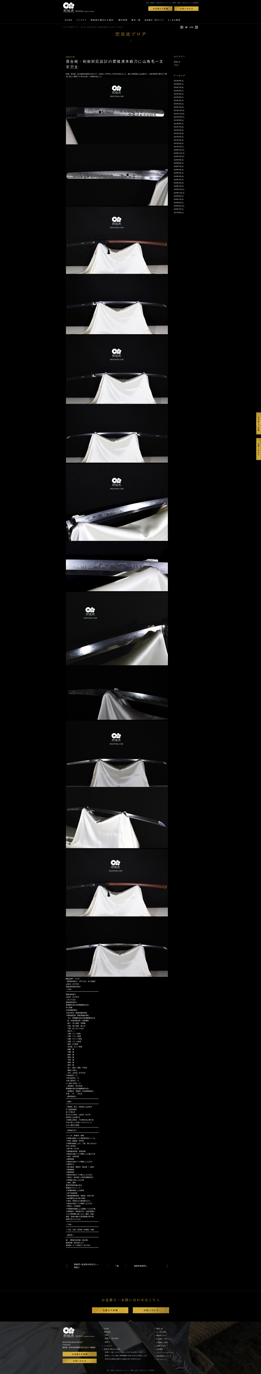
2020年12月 (178, 150)
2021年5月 (177, 133)
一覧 (117, 1266)
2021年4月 (177, 137)
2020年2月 (177, 183)
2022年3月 (177, 100)
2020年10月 (178, 156)
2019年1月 (177, 209)
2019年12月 (178, 189)
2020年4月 (177, 176)
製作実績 (107, 1332)
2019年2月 (177, 206)
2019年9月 (177, 196)
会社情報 (159, 1349)
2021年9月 (177, 120)
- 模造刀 (107, 1342)
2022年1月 (177, 107)
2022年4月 (177, 97)
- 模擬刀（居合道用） (112, 1338)
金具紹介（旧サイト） (164, 1339)
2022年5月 (177, 94)
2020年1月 (177, 186)
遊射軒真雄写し (140, 1266)
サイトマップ (161, 1359)
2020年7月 (177, 166)
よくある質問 (161, 1332)
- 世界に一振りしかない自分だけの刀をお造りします (123, 1352)
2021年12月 (178, 110)
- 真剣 (106, 1335)
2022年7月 (177, 87)
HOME (65, 27)
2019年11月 (178, 193)
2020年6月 (177, 170)
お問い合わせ (161, 1346)
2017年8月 (177, 213)
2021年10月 (178, 117)
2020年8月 (177, 163)
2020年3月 (177, 180)
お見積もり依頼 (162, 1342)
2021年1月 (177, 147)
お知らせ (177, 62)
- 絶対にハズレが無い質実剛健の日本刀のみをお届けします (125, 1356)
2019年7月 (177, 199)
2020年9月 (177, 160)
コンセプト (108, 1346)
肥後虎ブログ (74, 27)
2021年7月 (177, 127)
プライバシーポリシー (164, 1353)
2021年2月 (177, 143)
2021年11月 (178, 114)
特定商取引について (163, 1356)
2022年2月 (177, 104)
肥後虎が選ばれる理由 (112, 1349)
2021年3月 (177, 140)
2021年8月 (177, 124)
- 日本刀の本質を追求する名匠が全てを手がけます (122, 1359)
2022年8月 (177, 84)
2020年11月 (178, 153)
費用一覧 (159, 1329)
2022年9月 (177, 81)
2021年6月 (177, 130)
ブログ (176, 65)
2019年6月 (177, 203)
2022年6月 (177, 91)
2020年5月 (177, 173)
